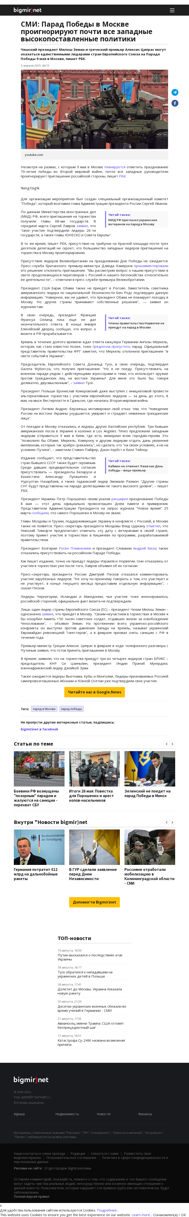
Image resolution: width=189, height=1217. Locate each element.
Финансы (145, 1114)
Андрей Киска (145, 548)
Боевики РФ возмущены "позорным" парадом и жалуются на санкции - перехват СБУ (36, 797)
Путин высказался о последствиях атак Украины (90, 957)
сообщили (40, 512)
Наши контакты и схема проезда (39, 1153)
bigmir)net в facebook (39, 729)
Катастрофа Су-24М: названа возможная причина (91, 1042)
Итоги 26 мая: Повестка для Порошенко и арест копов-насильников (91, 795)
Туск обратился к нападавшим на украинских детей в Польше (85, 974)
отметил (153, 526)
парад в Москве (44, 709)
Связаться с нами (104, 1153)
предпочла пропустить (112, 346)
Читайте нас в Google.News (94, 692)
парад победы (71, 709)
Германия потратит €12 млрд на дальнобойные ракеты (36, 874)
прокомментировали (151, 265)
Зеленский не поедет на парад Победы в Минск (147, 793)
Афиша (19, 1114)
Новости (103, 1114)
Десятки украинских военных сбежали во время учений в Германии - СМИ (92, 1008)
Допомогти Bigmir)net (94, 902)
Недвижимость (67, 1114)
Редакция (78, 1153)
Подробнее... (108, 1210)
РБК (122, 176)
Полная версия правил (31, 1196)
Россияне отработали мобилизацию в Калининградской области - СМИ (149, 876)
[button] (166, 744)
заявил (82, 225)
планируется (115, 167)
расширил (120, 498)
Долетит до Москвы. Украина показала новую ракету (90, 991)
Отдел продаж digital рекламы (67, 1168)
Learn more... (142, 1214)
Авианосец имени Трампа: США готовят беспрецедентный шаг (91, 1025)
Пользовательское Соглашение (71, 1157)
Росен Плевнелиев (75, 548)
